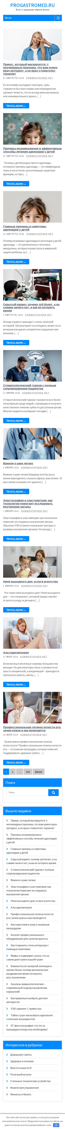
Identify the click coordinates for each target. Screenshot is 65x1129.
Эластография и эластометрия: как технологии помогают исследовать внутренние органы (28, 503)
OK (56, 1125)
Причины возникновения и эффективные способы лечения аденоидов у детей (32, 150)
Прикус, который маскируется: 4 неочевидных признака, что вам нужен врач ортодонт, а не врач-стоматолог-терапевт (30, 69)
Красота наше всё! (21, 1068)
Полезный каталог (21, 1074)
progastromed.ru (32, 5)
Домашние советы (34, 548)
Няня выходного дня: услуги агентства (30, 581)
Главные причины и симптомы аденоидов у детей (24, 228)
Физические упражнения (24, 1087)
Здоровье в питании (34, 694)
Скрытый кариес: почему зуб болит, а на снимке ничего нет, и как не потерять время (31, 308)
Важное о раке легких (18, 463)
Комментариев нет (39, 78)
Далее (38, 771)
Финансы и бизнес (34, 31)
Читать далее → (16, 105)
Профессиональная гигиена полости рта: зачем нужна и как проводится (32, 728)
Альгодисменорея (16, 652)
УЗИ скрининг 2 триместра (26, 1008)
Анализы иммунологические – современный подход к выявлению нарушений (26, 987)
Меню (8, 18)
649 (28, 771)
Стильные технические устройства (30, 1081)
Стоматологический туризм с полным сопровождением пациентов (29, 387)
